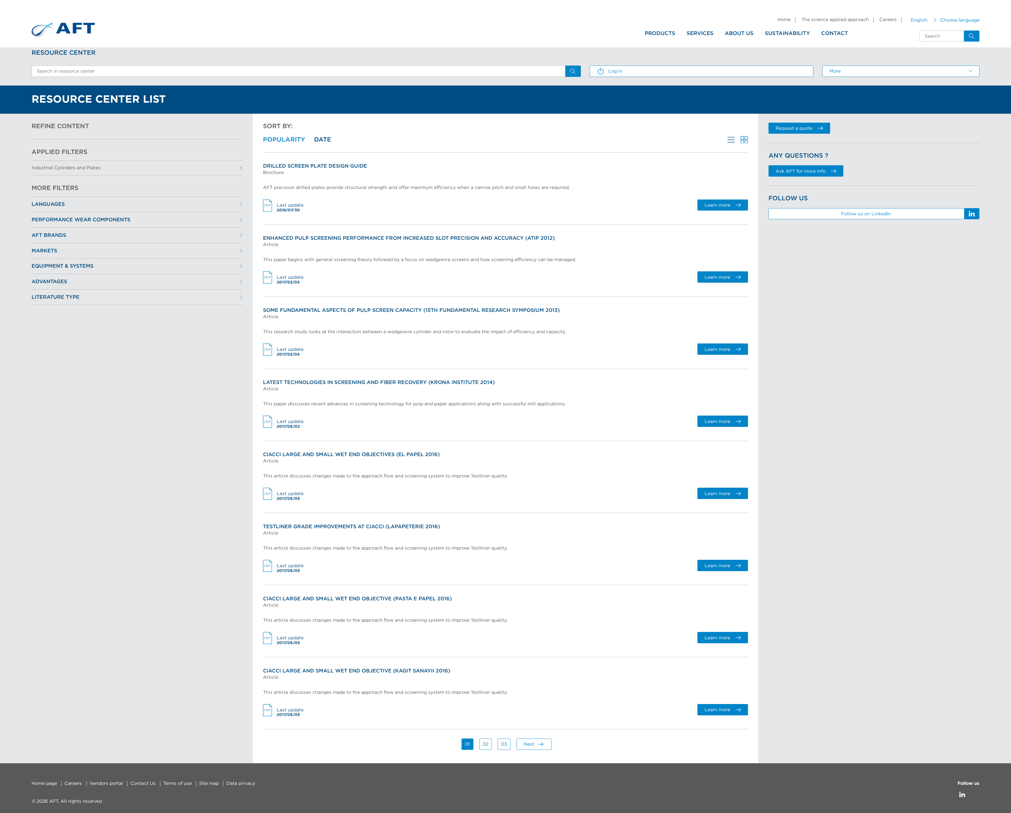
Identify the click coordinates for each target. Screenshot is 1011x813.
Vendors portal (106, 783)
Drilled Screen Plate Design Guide (315, 166)
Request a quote (794, 128)
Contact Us (143, 783)
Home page (44, 783)
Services (700, 33)
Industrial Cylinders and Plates (66, 168)
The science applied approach (835, 19)
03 (504, 744)
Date (322, 140)
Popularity (284, 140)
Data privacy (240, 783)
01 (467, 744)
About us (739, 33)
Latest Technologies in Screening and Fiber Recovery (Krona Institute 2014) (379, 382)
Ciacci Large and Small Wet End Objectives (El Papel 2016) (351, 454)
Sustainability (787, 33)
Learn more (717, 205)
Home (784, 19)
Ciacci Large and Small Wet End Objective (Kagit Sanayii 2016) (356, 671)
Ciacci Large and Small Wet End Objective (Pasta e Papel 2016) (357, 598)
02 (485, 744)
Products (660, 33)
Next (529, 744)
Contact (834, 33)
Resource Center (64, 53)
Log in (615, 71)
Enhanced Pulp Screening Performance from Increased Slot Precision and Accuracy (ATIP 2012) (409, 238)
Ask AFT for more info (801, 171)
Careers (888, 19)
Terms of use (177, 783)
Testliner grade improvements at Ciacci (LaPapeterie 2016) (351, 526)
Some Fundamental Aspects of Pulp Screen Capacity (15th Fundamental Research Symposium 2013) (411, 310)
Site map (209, 783)
